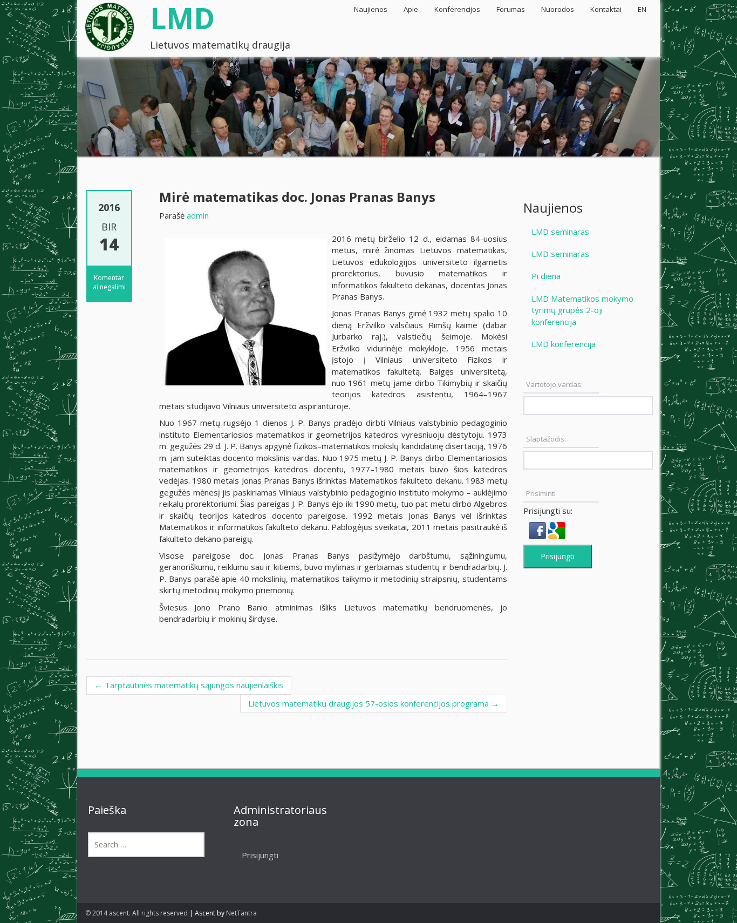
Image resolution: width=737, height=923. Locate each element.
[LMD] (109, 23)
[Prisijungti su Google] (556, 529)
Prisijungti (558, 556)
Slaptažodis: (546, 439)
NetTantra (241, 913)
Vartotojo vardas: (554, 384)
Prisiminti (541, 493)
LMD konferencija (563, 343)
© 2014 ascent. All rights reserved (136, 913)
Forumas (510, 9)
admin (198, 215)
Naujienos (370, 9)
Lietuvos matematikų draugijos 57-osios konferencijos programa (373, 703)
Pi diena (546, 275)
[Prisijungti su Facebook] (538, 529)
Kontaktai (606, 9)
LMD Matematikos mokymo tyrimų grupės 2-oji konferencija (582, 310)
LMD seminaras (560, 231)
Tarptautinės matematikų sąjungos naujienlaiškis (188, 685)
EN (642, 9)
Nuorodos (557, 9)
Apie (411, 9)
